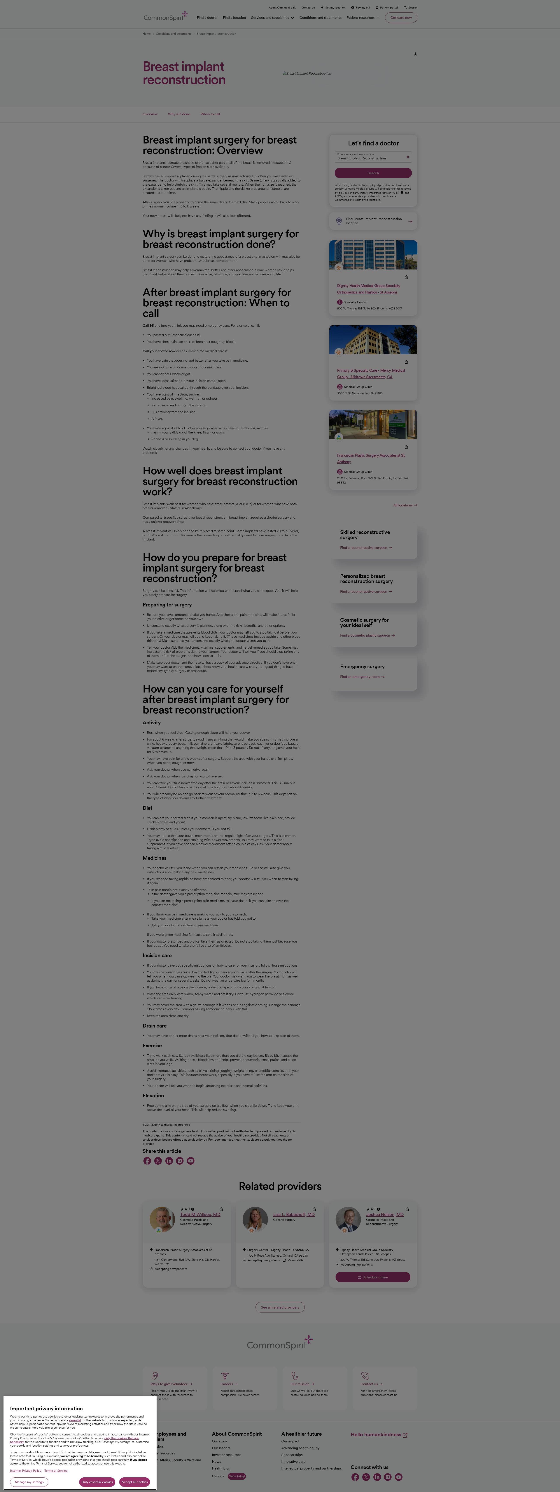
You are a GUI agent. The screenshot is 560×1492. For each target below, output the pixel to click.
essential (75, 1420)
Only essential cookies (97, 1482)
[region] (80, 1443)
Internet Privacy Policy (25, 1470)
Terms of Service (56, 1470)
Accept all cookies (135, 1482)
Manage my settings (29, 1482)
